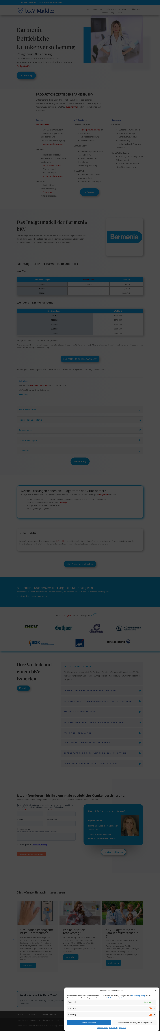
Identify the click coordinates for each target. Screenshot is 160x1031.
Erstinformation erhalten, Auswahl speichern (134, 1022)
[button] (155, 990)
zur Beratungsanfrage (138, 996)
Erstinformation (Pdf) (115, 998)
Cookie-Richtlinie (102, 1028)
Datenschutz (113, 1028)
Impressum (122, 1028)
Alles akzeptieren (89, 1022)
